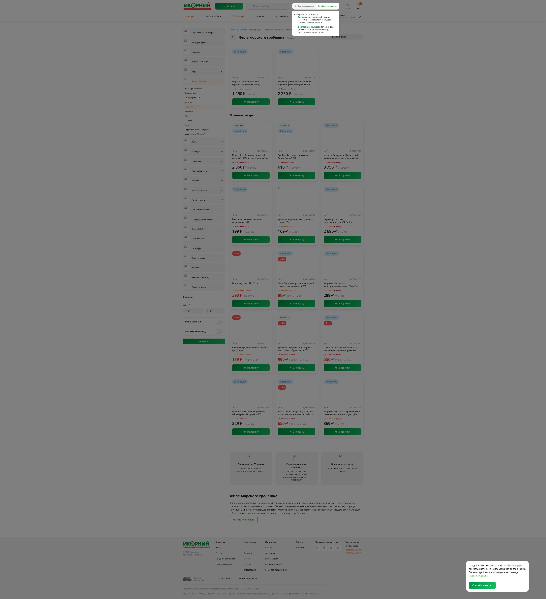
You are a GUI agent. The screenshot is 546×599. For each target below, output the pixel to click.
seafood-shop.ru (513, 565)
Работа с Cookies (478, 575)
